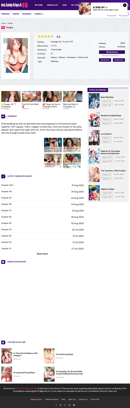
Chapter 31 (6, 249)
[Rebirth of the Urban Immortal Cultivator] (94, 156)
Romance (26, 14)
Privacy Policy (36, 399)
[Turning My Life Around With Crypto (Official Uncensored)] (49, 374)
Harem (16, 14)
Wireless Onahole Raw (111, 115)
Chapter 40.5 (7, 185)
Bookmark (113, 52)
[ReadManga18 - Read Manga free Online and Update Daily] (14, 7)
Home (3, 23)
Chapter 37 (6, 211)
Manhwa (5, 14)
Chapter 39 (6, 198)
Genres (38, 14)
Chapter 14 (106, 142)
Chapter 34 (6, 230)
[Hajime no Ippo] (94, 193)
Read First (105, 60)
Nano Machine (107, 97)
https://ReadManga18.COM (26, 388)
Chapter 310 (106, 101)
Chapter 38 (6, 204)
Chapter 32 (6, 242)
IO (52, 53)
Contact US (83, 399)
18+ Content (77, 5)
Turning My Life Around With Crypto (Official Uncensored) (69, 372)
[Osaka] (15, 72)
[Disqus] (42, 302)
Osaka (10, 23)
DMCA (63, 399)
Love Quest (106, 134)
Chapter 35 (6, 223)
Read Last (119, 60)
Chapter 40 (6, 192)
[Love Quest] (94, 138)
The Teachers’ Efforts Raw (113, 171)
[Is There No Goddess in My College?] (6, 356)
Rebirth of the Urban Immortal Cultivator (110, 152)
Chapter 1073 (107, 157)
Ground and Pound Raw (24, 372)
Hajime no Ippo (107, 189)
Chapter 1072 (107, 161)
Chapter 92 (106, 119)
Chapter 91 (106, 123)
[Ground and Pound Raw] (6, 374)
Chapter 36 (6, 217)
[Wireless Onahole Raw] (94, 119)
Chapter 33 (6, 236)
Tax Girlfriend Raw (64, 354)
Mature (62, 57)
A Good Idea (56, 49)
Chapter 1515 (107, 193)
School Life (83, 57)
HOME (40, 5)
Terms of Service (51, 399)
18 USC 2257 (95, 399)
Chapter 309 (106, 105)
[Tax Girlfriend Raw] (49, 356)
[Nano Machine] (94, 101)
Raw (65, 5)
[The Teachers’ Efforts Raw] (94, 175)
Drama (54, 57)
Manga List (52, 5)
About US (72, 399)
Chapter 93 (106, 174)
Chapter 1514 (107, 197)
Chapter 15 (106, 138)
